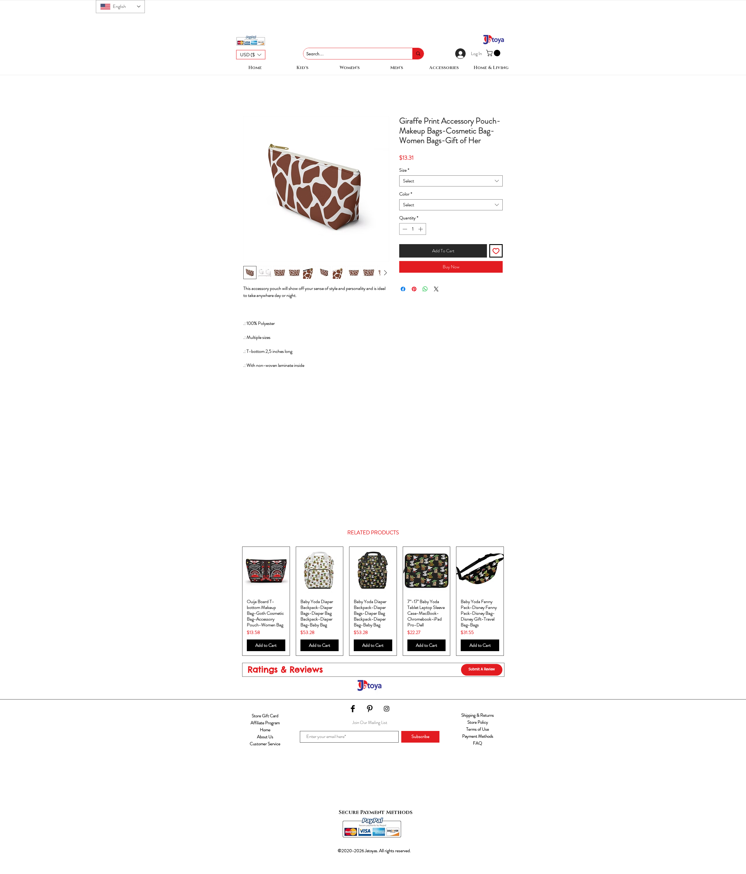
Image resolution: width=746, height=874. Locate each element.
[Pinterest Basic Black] (369, 708)
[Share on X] (436, 289)
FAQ (477, 743)
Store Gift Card (265, 716)
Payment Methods (477, 736)
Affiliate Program (265, 723)
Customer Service (265, 744)
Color (405, 194)
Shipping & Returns (477, 715)
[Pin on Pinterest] (414, 289)
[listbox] (250, 54)
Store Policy (477, 722)
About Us (265, 737)
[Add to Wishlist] (496, 251)
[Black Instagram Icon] (386, 708)
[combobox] (451, 180)
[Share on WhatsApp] (425, 289)
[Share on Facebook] (403, 289)
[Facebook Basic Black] (352, 708)
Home (265, 730)
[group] (373, 601)
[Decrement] (404, 229)
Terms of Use (477, 729)
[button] (250, 54)
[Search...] (418, 53)
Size (404, 170)
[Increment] (421, 229)
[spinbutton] (412, 229)
